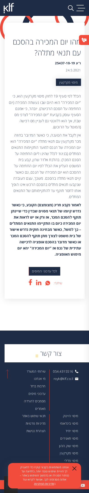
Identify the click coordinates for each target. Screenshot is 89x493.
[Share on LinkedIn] (38, 282)
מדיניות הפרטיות (44, 484)
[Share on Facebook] (30, 282)
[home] (9, 8)
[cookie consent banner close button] (74, 468)
